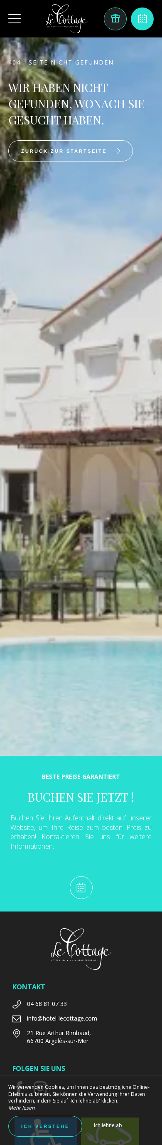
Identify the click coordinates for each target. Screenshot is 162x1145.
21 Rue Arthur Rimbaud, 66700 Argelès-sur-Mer (59, 1037)
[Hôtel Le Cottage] (66, 18)
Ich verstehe (45, 1126)
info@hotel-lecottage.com (62, 1018)
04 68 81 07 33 (47, 1004)
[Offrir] (115, 18)
